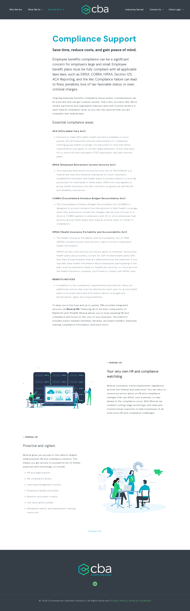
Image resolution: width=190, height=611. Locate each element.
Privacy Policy (119, 600)
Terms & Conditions (140, 600)
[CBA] (95, 9)
